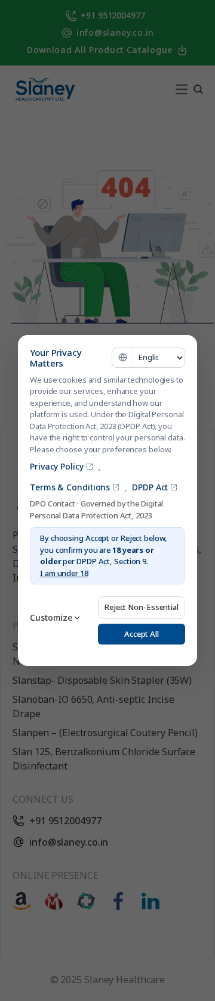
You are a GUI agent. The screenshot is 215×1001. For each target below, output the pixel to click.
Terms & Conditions (70, 487)
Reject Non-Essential (142, 607)
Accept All (141, 633)
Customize (51, 617)
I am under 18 (64, 573)
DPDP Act (150, 487)
